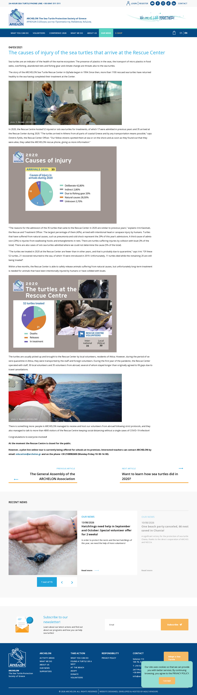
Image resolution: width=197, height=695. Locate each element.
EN (186, 33)
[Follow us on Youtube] (152, 3)
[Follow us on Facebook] (158, 3)
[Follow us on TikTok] (168, 3)
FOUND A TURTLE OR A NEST (81, 662)
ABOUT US (92, 33)
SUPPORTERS (46, 671)
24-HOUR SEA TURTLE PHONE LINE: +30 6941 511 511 (35, 3)
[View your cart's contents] (174, 33)
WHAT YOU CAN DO (20, 33)
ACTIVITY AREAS (47, 658)
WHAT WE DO (77, 33)
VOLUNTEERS (39, 33)
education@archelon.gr (28, 454)
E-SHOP (118, 33)
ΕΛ (181, 33)
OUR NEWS (106, 33)
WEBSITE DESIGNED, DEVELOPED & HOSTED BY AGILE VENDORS (129, 691)
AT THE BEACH (77, 667)
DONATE (75, 674)
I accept (167, 680)
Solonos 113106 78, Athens (139, 660)
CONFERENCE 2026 (57, 33)
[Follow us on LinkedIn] (174, 3)
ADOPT (74, 671)
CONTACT (182, 3)
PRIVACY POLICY (109, 658)
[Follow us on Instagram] (163, 3)
